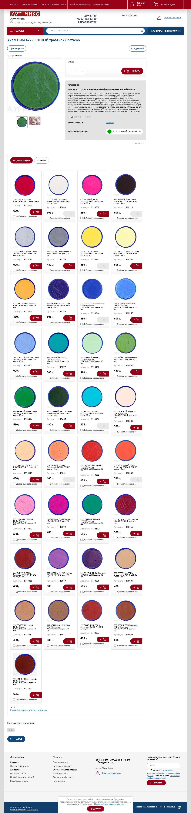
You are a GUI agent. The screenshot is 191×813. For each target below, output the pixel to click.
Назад (18, 739)
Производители (59, 4)
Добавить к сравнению (81, 117)
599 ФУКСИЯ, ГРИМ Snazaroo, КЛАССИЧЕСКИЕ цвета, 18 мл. (59, 521)
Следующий (137, 48)
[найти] (142, 31)
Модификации (21, 160)
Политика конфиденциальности (24, 809)
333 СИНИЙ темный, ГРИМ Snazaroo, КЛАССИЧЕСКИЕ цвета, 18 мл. (58, 305)
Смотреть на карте (172, 17)
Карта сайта (59, 781)
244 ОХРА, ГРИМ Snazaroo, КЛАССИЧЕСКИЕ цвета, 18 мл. (24, 305)
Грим (13, 710)
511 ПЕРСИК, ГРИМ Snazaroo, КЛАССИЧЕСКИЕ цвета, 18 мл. (25, 467)
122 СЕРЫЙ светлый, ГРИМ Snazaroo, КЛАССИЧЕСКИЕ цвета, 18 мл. (25, 253)
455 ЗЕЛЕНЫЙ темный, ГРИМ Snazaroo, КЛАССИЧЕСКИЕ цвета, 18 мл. (59, 413)
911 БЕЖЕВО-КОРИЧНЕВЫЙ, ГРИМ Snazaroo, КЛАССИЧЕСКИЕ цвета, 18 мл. (59, 628)
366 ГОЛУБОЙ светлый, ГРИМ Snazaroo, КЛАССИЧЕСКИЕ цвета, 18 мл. (26, 359)
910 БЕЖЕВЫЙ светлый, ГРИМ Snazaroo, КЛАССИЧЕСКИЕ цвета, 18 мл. (24, 628)
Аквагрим (22, 710)
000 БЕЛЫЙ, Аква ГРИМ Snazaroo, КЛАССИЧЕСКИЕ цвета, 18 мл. (58, 201)
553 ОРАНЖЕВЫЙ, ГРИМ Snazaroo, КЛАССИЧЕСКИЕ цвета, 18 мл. (125, 467)
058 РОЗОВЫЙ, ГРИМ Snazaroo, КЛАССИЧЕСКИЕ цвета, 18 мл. (91, 201)
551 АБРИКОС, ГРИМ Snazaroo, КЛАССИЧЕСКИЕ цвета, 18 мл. (58, 467)
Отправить (156, 783)
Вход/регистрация (101, 4)
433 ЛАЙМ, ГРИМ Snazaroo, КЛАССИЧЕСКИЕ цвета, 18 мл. (125, 359)
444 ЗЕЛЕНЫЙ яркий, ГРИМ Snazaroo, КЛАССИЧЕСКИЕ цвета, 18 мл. (25, 413)
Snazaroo (110, 122)
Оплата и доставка (29, 4)
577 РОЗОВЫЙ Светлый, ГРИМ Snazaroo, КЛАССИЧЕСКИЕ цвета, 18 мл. (24, 522)
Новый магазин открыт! (79, 4)
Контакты (44, 4)
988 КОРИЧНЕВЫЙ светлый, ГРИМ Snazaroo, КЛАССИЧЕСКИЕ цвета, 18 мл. (126, 628)
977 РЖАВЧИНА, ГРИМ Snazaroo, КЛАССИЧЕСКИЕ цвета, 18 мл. (91, 627)
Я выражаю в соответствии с (163, 774)
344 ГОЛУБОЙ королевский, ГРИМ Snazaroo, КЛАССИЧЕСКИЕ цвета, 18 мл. (92, 306)
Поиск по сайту (60, 762)
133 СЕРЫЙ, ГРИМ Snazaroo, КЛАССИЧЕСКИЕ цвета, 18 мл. (59, 253)
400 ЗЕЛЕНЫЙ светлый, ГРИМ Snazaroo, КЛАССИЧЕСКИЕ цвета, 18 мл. (91, 360)
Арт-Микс (17, 19)
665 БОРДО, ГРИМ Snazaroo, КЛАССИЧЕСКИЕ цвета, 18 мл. (126, 521)
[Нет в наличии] (69, 214)
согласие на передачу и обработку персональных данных (163, 773)
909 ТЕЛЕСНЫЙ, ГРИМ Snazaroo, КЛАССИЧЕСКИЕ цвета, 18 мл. (125, 575)
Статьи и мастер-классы (65, 770)
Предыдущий (17, 48)
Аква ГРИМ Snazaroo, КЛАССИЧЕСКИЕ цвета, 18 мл (26, 201)
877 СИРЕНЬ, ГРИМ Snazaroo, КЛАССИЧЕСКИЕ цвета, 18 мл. (59, 575)
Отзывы (41, 160)
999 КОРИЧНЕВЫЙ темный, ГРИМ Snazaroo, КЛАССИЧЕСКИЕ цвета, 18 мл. (25, 682)
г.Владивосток (87, 21)
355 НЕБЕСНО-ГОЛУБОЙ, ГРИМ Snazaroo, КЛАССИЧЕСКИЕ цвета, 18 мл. (125, 306)
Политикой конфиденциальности (109, 804)
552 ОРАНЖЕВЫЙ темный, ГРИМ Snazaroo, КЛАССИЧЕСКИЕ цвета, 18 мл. (91, 468)
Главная (14, 4)
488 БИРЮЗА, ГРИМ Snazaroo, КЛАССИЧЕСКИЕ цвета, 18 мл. (91, 413)
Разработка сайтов (155, 807)
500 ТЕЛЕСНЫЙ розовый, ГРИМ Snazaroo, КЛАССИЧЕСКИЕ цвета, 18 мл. (125, 414)
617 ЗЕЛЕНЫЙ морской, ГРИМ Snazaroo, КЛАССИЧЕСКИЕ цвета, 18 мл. (91, 522)
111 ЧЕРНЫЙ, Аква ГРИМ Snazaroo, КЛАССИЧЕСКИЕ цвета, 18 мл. (125, 201)
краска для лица (38, 710)
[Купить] (36, 212)
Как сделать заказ (62, 766)
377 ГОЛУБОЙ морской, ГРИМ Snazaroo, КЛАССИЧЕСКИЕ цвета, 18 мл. (58, 360)
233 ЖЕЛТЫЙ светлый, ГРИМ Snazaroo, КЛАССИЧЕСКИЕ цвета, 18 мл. (126, 253)
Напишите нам (60, 773)
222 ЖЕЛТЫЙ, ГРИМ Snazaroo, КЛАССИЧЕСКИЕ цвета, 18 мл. (91, 253)
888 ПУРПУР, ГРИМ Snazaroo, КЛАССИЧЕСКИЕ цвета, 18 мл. (93, 575)
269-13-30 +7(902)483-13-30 (86, 17)
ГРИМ (11, 730)
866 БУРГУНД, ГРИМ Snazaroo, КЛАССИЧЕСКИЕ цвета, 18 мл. (24, 575)
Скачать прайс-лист (62, 777)
